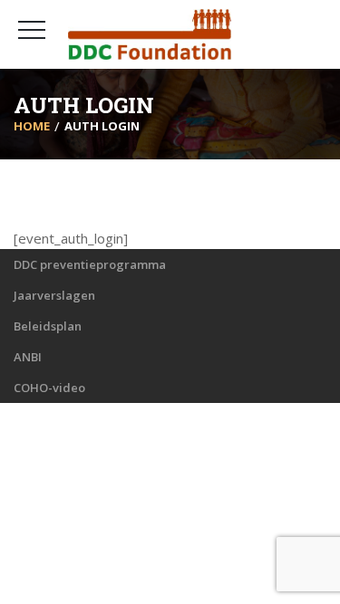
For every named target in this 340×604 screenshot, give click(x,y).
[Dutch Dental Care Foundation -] (149, 34)
